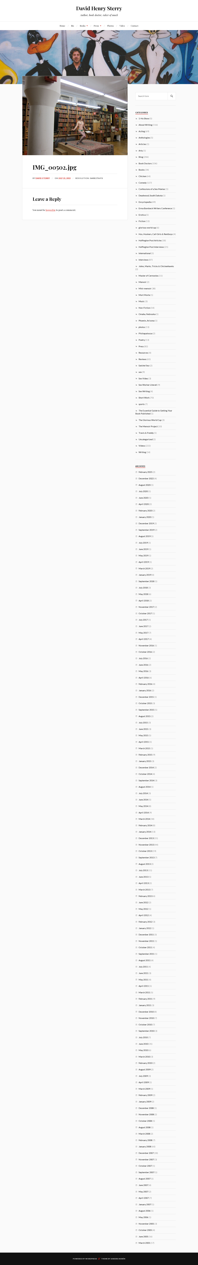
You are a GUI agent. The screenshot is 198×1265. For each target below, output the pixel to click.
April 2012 (144, 915)
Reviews (142, 359)
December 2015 (146, 697)
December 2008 (146, 1108)
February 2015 (145, 754)
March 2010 (144, 1056)
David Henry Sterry (99, 8)
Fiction (142, 221)
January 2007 (145, 1204)
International (145, 253)
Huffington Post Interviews (151, 247)
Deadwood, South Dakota (150, 195)
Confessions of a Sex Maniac (152, 189)
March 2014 (144, 819)
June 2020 (143, 497)
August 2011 (144, 960)
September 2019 (146, 530)
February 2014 (145, 825)
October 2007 (145, 1165)
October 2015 (145, 703)
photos (142, 327)
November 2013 (146, 844)
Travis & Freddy (146, 433)
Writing (142, 452)
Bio (72, 25)
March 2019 (144, 568)
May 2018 (143, 594)
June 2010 (143, 1043)
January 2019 (145, 574)
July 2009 (143, 1076)
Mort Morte (144, 295)
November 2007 (146, 1159)
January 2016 (145, 690)
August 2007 (144, 1178)
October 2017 (145, 613)
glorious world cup (147, 227)
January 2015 (145, 761)
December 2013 (146, 838)
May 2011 (143, 979)
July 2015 (143, 722)
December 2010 (146, 1011)
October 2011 (145, 947)
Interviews (143, 259)
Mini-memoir (145, 288)
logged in (50, 209)
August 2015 (144, 716)
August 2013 (144, 864)
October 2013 (145, 851)
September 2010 (146, 1031)
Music (142, 301)
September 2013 (146, 857)
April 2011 (144, 986)
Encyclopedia (145, 202)
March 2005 (144, 1243)
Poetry (142, 340)
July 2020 (143, 491)
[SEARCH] (172, 96)
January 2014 (145, 831)
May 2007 (143, 1191)
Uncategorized (146, 439)
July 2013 (143, 870)
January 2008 (145, 1146)
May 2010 (143, 1050)
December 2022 (146, 478)
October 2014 (145, 774)
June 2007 (143, 1185)
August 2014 (144, 786)
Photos (110, 25)
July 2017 (143, 619)
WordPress (91, 1259)
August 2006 (144, 1210)
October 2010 (145, 1024)
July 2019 (143, 542)
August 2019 (144, 536)
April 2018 (144, 600)
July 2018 (143, 587)
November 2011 (146, 941)
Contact (134, 25)
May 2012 (143, 909)
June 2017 (143, 626)
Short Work (144, 397)
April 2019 (144, 562)
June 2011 (143, 973)
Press (96, 25)
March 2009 (144, 1088)
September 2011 (146, 953)
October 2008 (145, 1121)
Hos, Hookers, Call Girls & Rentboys (156, 234)
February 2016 (145, 684)
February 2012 (145, 921)
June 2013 (143, 876)
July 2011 (143, 966)
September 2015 (146, 709)
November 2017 (146, 607)
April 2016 (144, 677)
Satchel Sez (144, 365)
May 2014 (143, 806)
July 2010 (143, 1037)
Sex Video (143, 378)
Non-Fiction (144, 307)
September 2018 (146, 581)
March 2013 (144, 889)
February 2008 (145, 1140)
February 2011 (145, 998)
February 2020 (145, 510)
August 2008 (144, 1127)
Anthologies (144, 137)
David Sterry (43, 178)
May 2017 (143, 632)
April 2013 (144, 883)
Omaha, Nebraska (147, 314)
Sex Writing (144, 391)
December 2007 (146, 1153)
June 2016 (143, 664)
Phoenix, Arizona (146, 320)
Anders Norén (118, 1259)
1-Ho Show (144, 118)
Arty (141, 150)
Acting (142, 131)
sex (140, 372)
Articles (142, 144)
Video (122, 25)
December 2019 (146, 523)
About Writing (145, 124)
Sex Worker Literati (148, 384)
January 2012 (145, 928)
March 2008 (144, 1133)
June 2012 (143, 902)
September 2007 (146, 1172)
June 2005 (143, 1236)
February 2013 (145, 896)
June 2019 (143, 549)
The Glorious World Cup (150, 420)
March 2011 (144, 992)
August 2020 (144, 485)
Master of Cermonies (148, 275)
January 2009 (145, 1101)
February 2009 (145, 1095)
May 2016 (143, 671)
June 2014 (143, 799)
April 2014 (144, 812)
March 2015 (144, 748)
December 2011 (146, 934)
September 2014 (146, 780)
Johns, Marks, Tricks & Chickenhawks (156, 266)
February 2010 (145, 1063)
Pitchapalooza (145, 333)
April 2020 (144, 504)
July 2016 (143, 658)
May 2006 (143, 1217)
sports (142, 404)
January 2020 (145, 517)
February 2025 (145, 472)
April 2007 (144, 1198)
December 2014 (146, 767)
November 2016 (146, 645)
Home (62, 25)
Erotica (142, 214)
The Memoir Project (148, 426)
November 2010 (146, 1018)
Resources (143, 352)
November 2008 (146, 1114)
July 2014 (143, 793)
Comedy (142, 182)
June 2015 (143, 729)
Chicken (142, 176)
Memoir (142, 282)
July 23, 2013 (64, 178)
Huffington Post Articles (150, 240)
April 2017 (144, 639)
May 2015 (143, 735)
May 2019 (143, 555)
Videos (142, 445)
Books (82, 25)
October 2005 (145, 1230)
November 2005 (146, 1223)
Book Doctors (145, 163)
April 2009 (144, 1082)
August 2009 (144, 1069)
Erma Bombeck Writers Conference (155, 208)
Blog (141, 157)
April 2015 (144, 742)
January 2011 (145, 1005)
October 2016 (145, 652)
